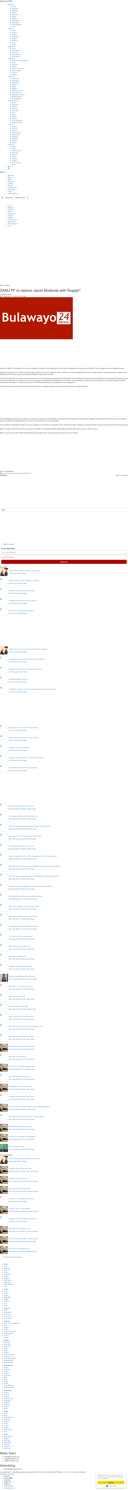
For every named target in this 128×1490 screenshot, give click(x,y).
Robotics (15, 139)
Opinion (10, 77)
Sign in (118, 475)
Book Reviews (16, 99)
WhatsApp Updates (18, 95)
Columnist (15, 79)
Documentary (16, 163)
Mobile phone (16, 133)
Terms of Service (68, 1472)
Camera (14, 129)
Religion (14, 18)
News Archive (8, 1436)
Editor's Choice (20, 198)
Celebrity (15, 105)
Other (14, 44)
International (16, 20)
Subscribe (64, 562)
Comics (14, 72)
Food (13, 157)
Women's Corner (17, 91)
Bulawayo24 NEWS (6, 1)
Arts (13, 113)
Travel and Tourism (18, 68)
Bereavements (16, 97)
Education (15, 14)
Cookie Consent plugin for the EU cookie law (111, 1486)
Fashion (14, 64)
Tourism (14, 159)
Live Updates (9, 544)
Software (15, 137)
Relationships (16, 70)
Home (11, 175)
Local (13, 6)
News (10, 4)
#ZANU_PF (28, 473)
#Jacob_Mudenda (12, 473)
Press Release (16, 24)
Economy (15, 52)
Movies (14, 107)
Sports (10, 28)
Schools (14, 40)
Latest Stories (12, 193)
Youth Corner (16, 93)
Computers (15, 135)
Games (14, 109)
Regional (15, 8)
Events (14, 119)
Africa (14, 12)
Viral (13, 165)
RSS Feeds (7, 1442)
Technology (11, 189)
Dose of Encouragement (19, 60)
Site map (7, 1440)
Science (14, 141)
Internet (14, 131)
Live (13, 26)
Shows (14, 117)
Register (125, 475)
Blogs (14, 87)
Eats (13, 62)
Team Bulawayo (17, 121)
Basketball (15, 36)
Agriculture (15, 22)
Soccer (14, 32)
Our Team (7, 1448)
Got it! (111, 1482)
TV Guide (15, 111)
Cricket (14, 34)
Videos (10, 145)
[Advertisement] (64, 242)
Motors (14, 127)
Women (14, 155)
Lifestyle (11, 58)
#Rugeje (21, 473)
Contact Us (7, 1446)
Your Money (16, 56)
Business (11, 46)
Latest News (9, 198)
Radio (14, 115)
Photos (14, 74)
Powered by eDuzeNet (7, 1474)
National (14, 10)
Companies (15, 50)
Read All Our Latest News (13, 1257)
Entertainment (12, 101)
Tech (10, 125)
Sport (13, 149)
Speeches (15, 83)
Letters (14, 85)
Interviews (15, 81)
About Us (7, 1444)
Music (14, 103)
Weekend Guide (17, 123)
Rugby (14, 38)
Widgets (6, 1438)
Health (14, 16)
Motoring (15, 153)
